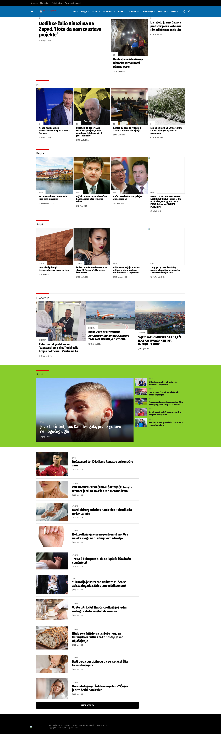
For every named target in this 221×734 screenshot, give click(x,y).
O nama (34, 3)
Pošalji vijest (57, 3)
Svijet (95, 11)
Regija (84, 11)
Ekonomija (108, 11)
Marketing (44, 3)
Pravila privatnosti (73, 3)
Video (173, 11)
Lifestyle (132, 11)
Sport (120, 11)
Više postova (87, 705)
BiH (74, 11)
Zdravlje (162, 11)
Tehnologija (147, 11)
